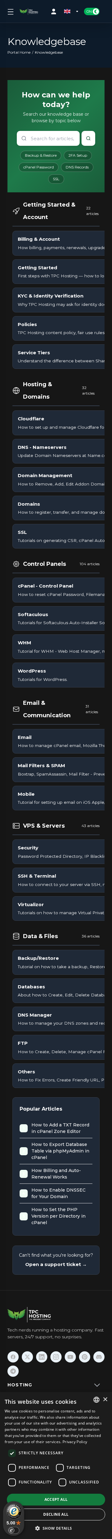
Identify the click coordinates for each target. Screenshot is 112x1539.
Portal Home (18, 52)
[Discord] (99, 1356)
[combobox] (96, 1400)
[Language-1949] (72, 11)
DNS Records (77, 167)
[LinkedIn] (41, 1356)
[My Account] (55, 11)
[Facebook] (13, 1356)
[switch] (13, 1530)
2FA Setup (77, 155)
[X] (27, 1356)
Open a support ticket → (56, 1264)
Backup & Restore (41, 155)
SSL (56, 179)
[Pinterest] (84, 1356)
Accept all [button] (56, 1499)
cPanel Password (38, 167)
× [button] (105, 1399)
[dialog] (56, 1465)
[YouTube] (70, 1356)
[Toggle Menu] (10, 11)
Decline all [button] (55, 1514)
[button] (56, 1528)
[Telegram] (13, 1371)
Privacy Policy (75, 1441)
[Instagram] (56, 1356)
